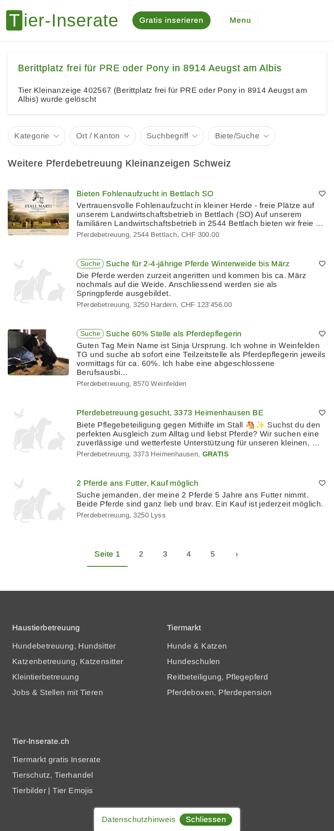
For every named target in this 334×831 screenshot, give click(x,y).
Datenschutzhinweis (139, 819)
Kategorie (32, 136)
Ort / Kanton (98, 136)
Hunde (179, 646)
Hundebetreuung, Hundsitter (64, 646)
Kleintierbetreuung (45, 677)
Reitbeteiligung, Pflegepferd (217, 677)
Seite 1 (107, 554)
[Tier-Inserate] (67, 20)
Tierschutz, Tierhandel (52, 775)
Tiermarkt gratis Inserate (56, 759)
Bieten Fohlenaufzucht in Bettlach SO (145, 193)
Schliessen (206, 819)
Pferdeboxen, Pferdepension (219, 692)
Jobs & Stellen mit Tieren (57, 692)
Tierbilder (29, 790)
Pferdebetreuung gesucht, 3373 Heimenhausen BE (170, 412)
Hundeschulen (193, 661)
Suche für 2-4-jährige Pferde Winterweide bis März (198, 263)
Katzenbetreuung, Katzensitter (67, 661)
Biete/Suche (237, 136)
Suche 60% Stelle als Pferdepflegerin (174, 333)
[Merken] (322, 193)
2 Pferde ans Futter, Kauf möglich (137, 483)
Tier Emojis (73, 790)
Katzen (214, 646)
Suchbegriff (167, 136)
